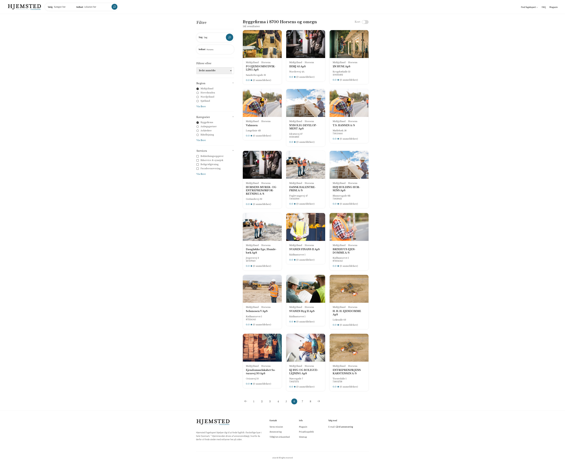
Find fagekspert (528, 7)
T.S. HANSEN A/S (344, 125)
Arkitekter (206, 130)
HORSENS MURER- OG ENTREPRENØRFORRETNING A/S (261, 190)
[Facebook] (331, 435)
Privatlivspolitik (306, 432)
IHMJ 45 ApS (297, 66)
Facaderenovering (211, 168)
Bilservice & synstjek (212, 160)
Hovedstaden (208, 92)
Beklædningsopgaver (212, 156)
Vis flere (201, 106)
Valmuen (252, 125)
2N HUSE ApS (341, 66)
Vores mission (276, 427)
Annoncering (276, 432)
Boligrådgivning (209, 164)
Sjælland (205, 101)
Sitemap (303, 437)
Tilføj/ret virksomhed (280, 437)
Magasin (553, 7)
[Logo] (24, 6)
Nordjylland (207, 96)
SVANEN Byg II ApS (302, 311)
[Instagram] (337, 435)
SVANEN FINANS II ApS (304, 249)
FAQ (544, 7)
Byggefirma (207, 122)
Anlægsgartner (209, 126)
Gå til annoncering (344, 427)
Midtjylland (207, 88)
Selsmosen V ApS (257, 311)
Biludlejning (207, 134)
